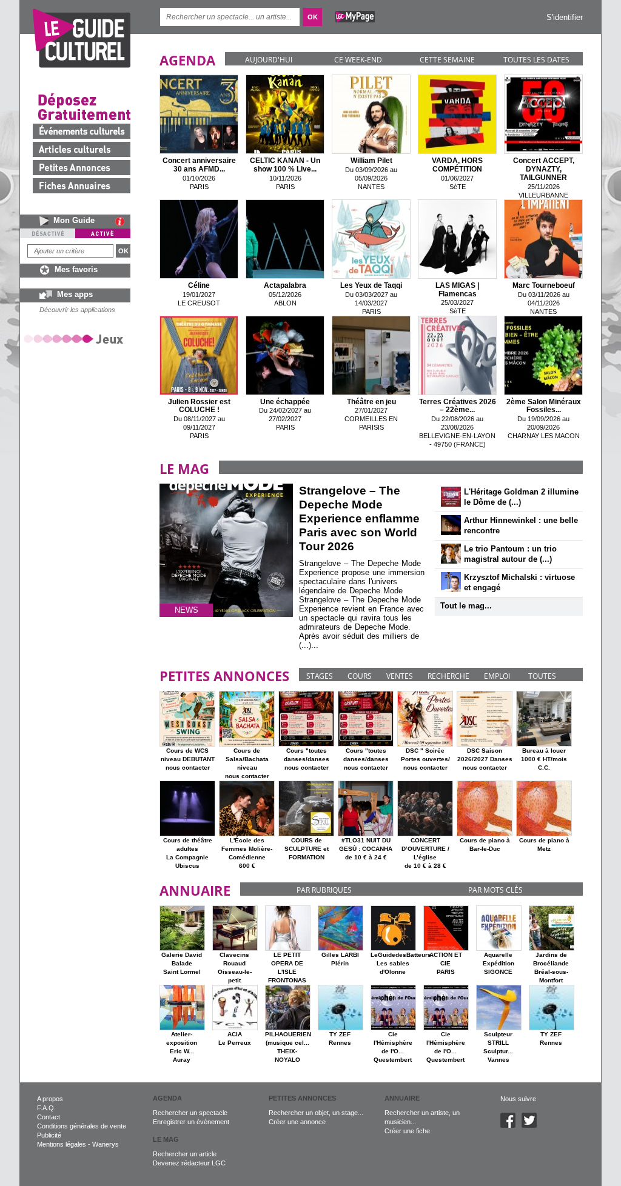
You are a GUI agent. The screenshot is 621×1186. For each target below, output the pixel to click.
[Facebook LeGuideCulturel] (511, 1125)
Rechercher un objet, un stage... (316, 1112)
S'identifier (564, 17)
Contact (48, 1117)
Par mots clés (495, 890)
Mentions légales (61, 1144)
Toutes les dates (536, 60)
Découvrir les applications (77, 309)
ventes (399, 676)
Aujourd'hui (268, 60)
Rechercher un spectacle (190, 1112)
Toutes (542, 676)
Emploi (497, 676)
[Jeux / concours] (76, 338)
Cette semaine (447, 60)
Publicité (49, 1135)
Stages (319, 676)
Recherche (448, 676)
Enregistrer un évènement (191, 1121)
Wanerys (105, 1144)
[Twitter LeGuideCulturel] (532, 1125)
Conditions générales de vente (81, 1126)
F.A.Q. (46, 1107)
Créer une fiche (407, 1130)
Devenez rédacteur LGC (189, 1163)
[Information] (122, 221)
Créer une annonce (297, 1121)
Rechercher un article (185, 1154)
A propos (50, 1098)
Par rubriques (324, 890)
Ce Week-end (358, 60)
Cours (359, 676)
